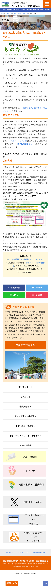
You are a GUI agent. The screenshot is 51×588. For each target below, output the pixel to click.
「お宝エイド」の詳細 (18, 141)
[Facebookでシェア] (14, 290)
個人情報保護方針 (39, 552)
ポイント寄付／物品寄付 (25, 416)
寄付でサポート (25, 387)
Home (2, 13)
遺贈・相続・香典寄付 (25, 426)
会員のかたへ (25, 406)
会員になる (25, 397)
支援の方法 (9, 13)
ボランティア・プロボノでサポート (25, 436)
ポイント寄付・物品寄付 (21, 13)
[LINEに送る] (14, 297)
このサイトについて (24, 552)
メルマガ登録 (25, 445)
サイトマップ (10, 552)
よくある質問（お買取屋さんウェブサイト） (26, 259)
